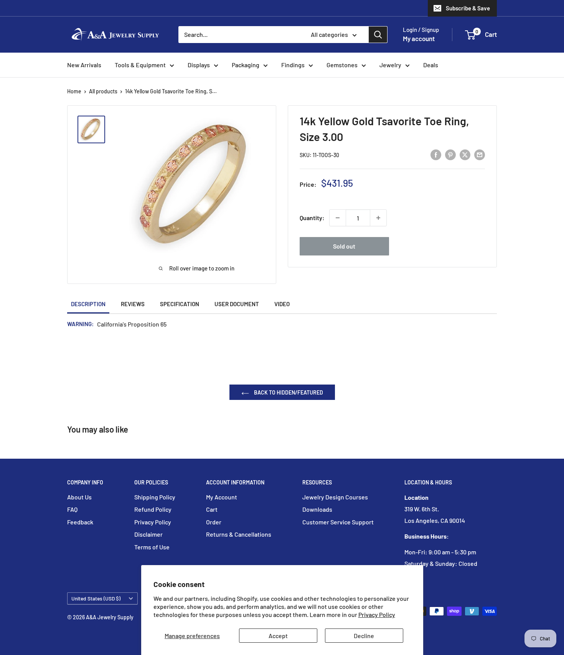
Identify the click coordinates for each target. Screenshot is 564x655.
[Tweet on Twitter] (465, 154)
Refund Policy (153, 509)
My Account (221, 497)
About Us (79, 497)
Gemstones (342, 64)
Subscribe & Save (468, 8)
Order (213, 522)
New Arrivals (84, 64)
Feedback (80, 522)
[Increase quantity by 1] (378, 218)
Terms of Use (152, 547)
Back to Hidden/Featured (288, 392)
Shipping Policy (154, 497)
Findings (293, 64)
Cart (212, 509)
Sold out (344, 246)
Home (74, 91)
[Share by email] (479, 154)
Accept (278, 635)
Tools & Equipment (140, 64)
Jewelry (390, 64)
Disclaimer (148, 534)
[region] (95, 129)
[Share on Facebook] (435, 154)
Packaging (245, 64)
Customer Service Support (338, 522)
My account (419, 38)
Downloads (317, 509)
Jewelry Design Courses (335, 497)
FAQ (72, 509)
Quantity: (312, 217)
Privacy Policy (376, 614)
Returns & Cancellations (238, 534)
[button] (470, 35)
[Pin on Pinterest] (450, 154)
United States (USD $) (95, 598)
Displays (199, 64)
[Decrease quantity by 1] (338, 218)
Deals (430, 64)
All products (103, 91)
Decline (364, 635)
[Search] (378, 34)
